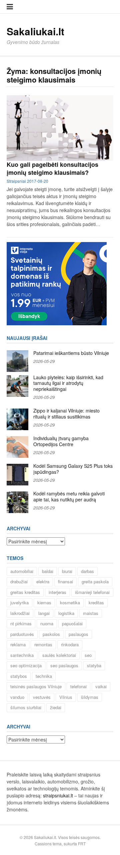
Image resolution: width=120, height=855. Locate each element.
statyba (94, 665)
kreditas (96, 602)
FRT (82, 843)
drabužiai (19, 581)
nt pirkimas (21, 623)
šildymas (89, 697)
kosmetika (70, 602)
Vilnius (65, 697)
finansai (65, 581)
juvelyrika (19, 602)
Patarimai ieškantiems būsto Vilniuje (71, 353)
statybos (18, 676)
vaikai (101, 686)
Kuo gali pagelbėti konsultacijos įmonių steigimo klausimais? (52, 168)
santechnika (22, 655)
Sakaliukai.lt (35, 31)
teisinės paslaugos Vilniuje (36, 686)
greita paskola (95, 581)
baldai (47, 571)
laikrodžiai (20, 613)
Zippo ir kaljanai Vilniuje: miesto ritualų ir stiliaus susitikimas (66, 413)
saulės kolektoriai (59, 655)
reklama (18, 644)
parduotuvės (22, 634)
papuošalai (72, 623)
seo (88, 655)
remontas (43, 644)
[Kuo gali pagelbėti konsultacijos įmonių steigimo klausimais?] (60, 128)
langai (44, 613)
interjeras (57, 592)
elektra (42, 581)
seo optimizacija (26, 665)
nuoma (46, 623)
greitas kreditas (25, 592)
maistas (90, 613)
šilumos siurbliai (25, 707)
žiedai (55, 707)
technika (44, 676)
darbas (87, 571)
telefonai (78, 686)
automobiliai (21, 571)
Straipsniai (16, 181)
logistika (66, 613)
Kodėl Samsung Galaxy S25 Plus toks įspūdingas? (73, 468)
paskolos (51, 634)
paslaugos (78, 634)
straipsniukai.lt (58, 795)
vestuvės (42, 697)
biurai (67, 571)
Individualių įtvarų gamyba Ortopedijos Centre (61, 441)
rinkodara (70, 644)
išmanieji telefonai (92, 592)
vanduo (17, 697)
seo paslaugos (64, 665)
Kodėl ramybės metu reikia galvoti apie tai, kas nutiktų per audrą (69, 496)
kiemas (44, 602)
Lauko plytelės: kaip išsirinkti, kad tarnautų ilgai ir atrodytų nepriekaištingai (68, 383)
